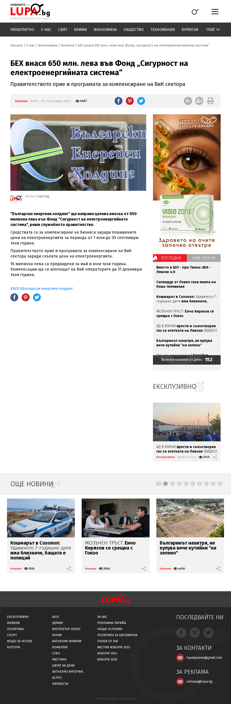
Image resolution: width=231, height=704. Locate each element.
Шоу (55, 617)
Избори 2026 (107, 659)
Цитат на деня (63, 665)
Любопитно (22, 29)
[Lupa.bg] (16, 199)
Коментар (60, 647)
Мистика (59, 659)
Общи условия (109, 629)
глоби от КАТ (107, 641)
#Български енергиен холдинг (46, 288)
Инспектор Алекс (66, 629)
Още (210, 29)
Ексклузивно (165, 457)
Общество (134, 29)
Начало (16, 45)
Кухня (57, 635)
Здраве (57, 623)
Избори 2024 (107, 653)
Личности (60, 684)
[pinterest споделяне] (130, 101)
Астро (57, 678)
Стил (56, 653)
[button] (158, 483)
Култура (13, 647)
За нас (102, 617)
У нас (46, 29)
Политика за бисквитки (117, 635)
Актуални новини (66, 641)
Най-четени (203, 257)
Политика (15, 629)
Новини (67, 45)
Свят (62, 29)
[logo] (30, 11)
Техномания (162, 29)
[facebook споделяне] (118, 101)
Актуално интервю (67, 672)
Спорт (12, 635)
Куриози (190, 29)
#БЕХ (14, 288)
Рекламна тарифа (111, 623)
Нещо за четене (19, 641)
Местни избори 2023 (113, 647)
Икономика (105, 29)
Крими (80, 29)
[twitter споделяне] (141, 101)
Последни (171, 257)
